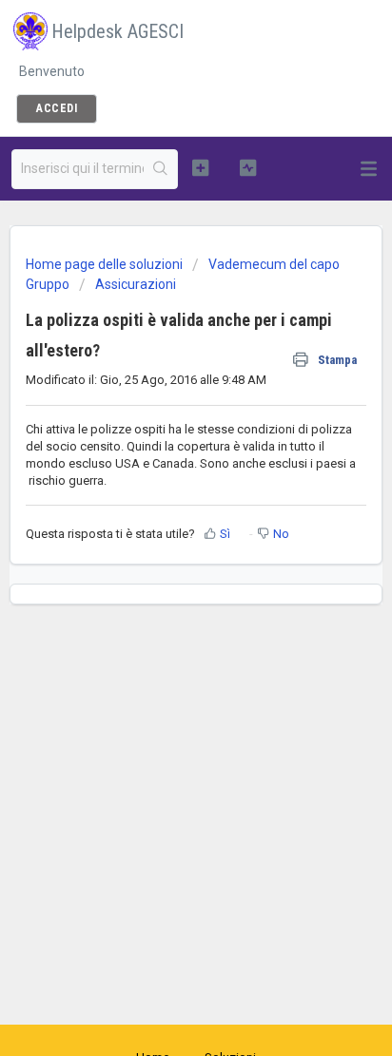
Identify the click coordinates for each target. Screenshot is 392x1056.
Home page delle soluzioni (106, 264)
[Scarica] (161, 516)
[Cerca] (160, 169)
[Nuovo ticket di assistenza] (201, 167)
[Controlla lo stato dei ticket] (248, 167)
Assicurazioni (135, 284)
